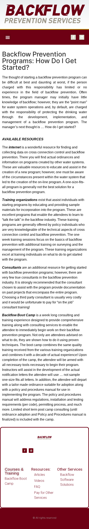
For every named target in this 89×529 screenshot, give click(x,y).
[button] (7, 37)
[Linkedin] (82, 37)
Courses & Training (14, 471)
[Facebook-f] (73, 37)
